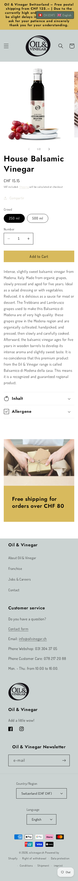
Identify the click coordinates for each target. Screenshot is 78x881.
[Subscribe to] (63, 760)
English (36, 819)
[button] (6, 46)
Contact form (18, 628)
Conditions (26, 865)
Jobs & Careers (19, 579)
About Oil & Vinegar (22, 558)
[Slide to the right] (49, 149)
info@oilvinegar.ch (33, 638)
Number (9, 229)
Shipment (43, 865)
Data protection (60, 858)
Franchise (15, 568)
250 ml (14, 218)
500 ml (37, 218)
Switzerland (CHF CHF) (36, 793)
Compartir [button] (17, 198)
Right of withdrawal (34, 858)
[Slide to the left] (28, 149)
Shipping (24, 186)
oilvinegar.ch (37, 852)
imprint (58, 865)
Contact (14, 590)
